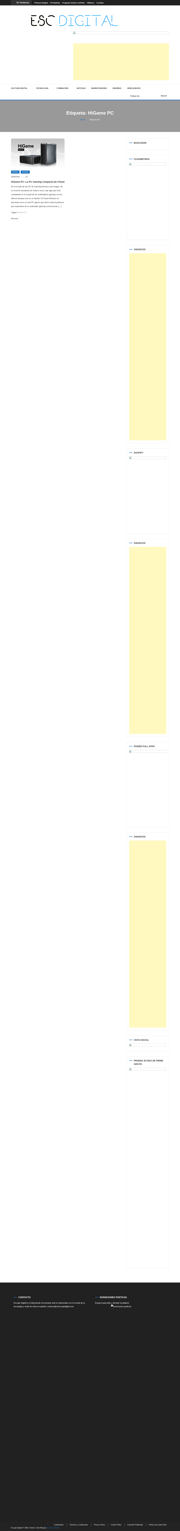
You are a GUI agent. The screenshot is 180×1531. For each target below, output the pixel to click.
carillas (101, 3)
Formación (62, 88)
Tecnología (42, 88)
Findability (55, 3)
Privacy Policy (99, 1525)
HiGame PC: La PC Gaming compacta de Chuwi (38, 182)
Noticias (81, 88)
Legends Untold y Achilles (74, 3)
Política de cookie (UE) (157, 1525)
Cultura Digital (19, 88)
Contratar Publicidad (135, 1525)
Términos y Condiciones (79, 1525)
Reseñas (117, 88)
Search (164, 96)
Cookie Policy (116, 1525)
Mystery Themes (53, 1528)
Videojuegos (133, 88)
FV (27, 177)
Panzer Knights (41, 3)
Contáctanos (59, 1525)
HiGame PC (22, 212)
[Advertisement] (121, 61)
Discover (15, 218)
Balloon (91, 3)
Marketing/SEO (99, 88)
